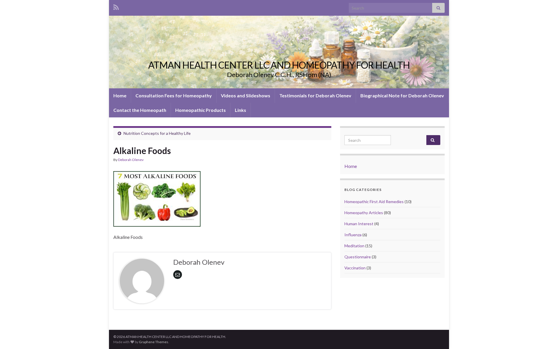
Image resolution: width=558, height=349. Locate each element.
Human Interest (358, 223)
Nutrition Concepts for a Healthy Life (157, 133)
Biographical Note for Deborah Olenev (402, 95)
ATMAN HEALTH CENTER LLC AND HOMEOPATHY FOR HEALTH (279, 65)
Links (240, 110)
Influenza (353, 234)
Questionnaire (357, 256)
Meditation (354, 245)
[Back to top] (545, 336)
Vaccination (355, 267)
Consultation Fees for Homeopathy (173, 95)
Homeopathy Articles (363, 212)
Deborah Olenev (131, 160)
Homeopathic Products (200, 110)
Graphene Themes (153, 342)
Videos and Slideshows (245, 95)
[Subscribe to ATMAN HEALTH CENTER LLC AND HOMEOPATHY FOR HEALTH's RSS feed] (116, 6)
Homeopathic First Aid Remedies (374, 201)
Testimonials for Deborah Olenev (315, 95)
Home (119, 95)
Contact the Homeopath (139, 110)
